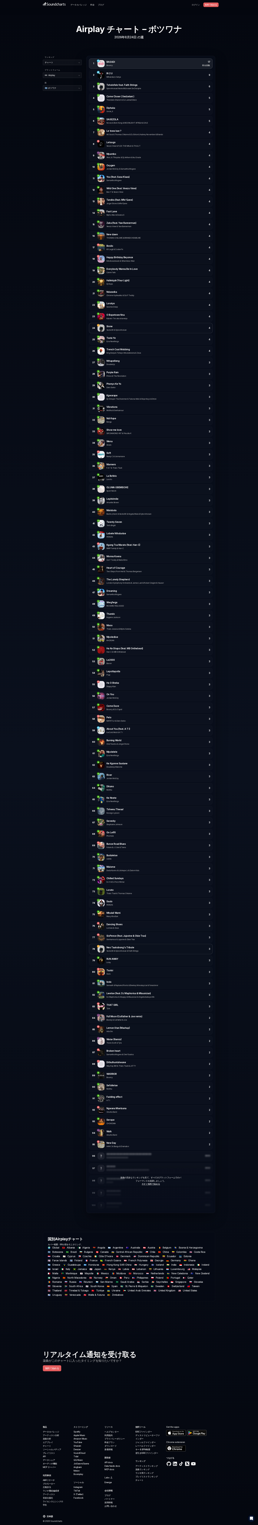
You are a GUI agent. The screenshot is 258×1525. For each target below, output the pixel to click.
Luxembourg (175, 1269)
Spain (112, 1286)
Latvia (123, 1269)
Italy (65, 1269)
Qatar (188, 1277)
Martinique (69, 1273)
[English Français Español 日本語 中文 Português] (50, 1516)
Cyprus (69, 1256)
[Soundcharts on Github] (169, 1463)
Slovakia (196, 1281)
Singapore (178, 1281)
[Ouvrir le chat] (251, 1518)
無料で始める (211, 4)
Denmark (123, 1256)
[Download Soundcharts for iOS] (176, 1433)
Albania (68, 1247)
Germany (173, 1260)
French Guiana (110, 1260)
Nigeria (54, 1277)
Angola (99, 1247)
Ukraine (113, 1290)
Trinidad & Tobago (76, 1290)
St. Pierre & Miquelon (134, 1286)
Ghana (189, 1260)
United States (187, 1290)
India (171, 1264)
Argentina (115, 1247)
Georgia (156, 1260)
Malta (53, 1273)
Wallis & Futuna (94, 1294)
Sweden (157, 1286)
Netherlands (155, 1273)
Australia (133, 1247)
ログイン (196, 5)
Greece (54, 1264)
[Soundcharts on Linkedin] (175, 1463)
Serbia (143, 1281)
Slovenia (55, 1286)
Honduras (91, 1264)
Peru (124, 1277)
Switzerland (175, 1286)
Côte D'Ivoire (103, 1256)
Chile (150, 1251)
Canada (102, 1251)
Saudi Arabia (125, 1281)
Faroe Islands (57, 1260)
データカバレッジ (78, 5)
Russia (70, 1281)
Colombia (179, 1251)
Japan (95, 1269)
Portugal (173, 1277)
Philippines (140, 1277)
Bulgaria (86, 1251)
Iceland (157, 1264)
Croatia (54, 1256)
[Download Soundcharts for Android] (196, 1433)
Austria (149, 1247)
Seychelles (160, 1281)
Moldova (119, 1273)
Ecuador (169, 1256)
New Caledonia (177, 1273)
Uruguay (55, 1294)
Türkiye (98, 1290)
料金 (92, 5)
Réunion (86, 1281)
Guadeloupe (72, 1264)
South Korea (95, 1286)
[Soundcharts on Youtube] (193, 1463)
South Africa (73, 1286)
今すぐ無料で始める (151, 1184)
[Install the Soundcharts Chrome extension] (190, 1448)
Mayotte (86, 1273)
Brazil (71, 1251)
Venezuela (73, 1294)
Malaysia (194, 1269)
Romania (55, 1281)
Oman (110, 1277)
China (163, 1251)
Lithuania (156, 1269)
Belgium (164, 1247)
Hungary (141, 1264)
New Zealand (200, 1273)
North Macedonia (74, 1277)
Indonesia (186, 1264)
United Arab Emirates (137, 1290)
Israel (53, 1269)
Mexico (102, 1273)
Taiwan (193, 1286)
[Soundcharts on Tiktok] (181, 1463)
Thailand (55, 1290)
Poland (157, 1277)
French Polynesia (135, 1260)
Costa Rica (197, 1251)
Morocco (136, 1273)
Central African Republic (127, 1251)
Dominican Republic (146, 1256)
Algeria (84, 1247)
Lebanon (139, 1269)
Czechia (84, 1256)
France (91, 1260)
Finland (76, 1260)
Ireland (203, 1264)
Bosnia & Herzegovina (188, 1247)
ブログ (101, 5)
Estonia (185, 1256)
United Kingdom (164, 1290)
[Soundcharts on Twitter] (187, 1463)
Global (53, 1247)
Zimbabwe (115, 1294)
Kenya (109, 1269)
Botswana (55, 1251)
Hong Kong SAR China (116, 1264)
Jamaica (80, 1269)
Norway (96, 1277)
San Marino (104, 1281)
